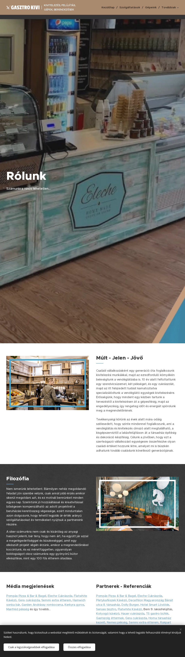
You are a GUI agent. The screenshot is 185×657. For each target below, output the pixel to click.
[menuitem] (109, 7)
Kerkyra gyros (74, 605)
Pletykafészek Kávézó (111, 600)
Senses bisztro (106, 609)
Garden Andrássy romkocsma (42, 605)
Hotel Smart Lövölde (154, 605)
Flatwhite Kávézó (130, 609)
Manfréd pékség (17, 609)
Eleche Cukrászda (60, 596)
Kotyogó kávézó (107, 613)
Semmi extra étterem (56, 600)
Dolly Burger (130, 605)
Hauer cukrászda (133, 613)
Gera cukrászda (29, 600)
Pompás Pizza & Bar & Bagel (26, 596)
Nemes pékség (117, 622)
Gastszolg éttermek (110, 618)
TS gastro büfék (157, 613)
